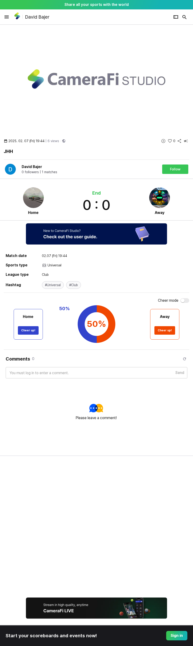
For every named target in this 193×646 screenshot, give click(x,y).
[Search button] (184, 17)
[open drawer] (6, 17)
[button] (53, 285)
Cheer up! (28, 330)
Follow (175, 169)
